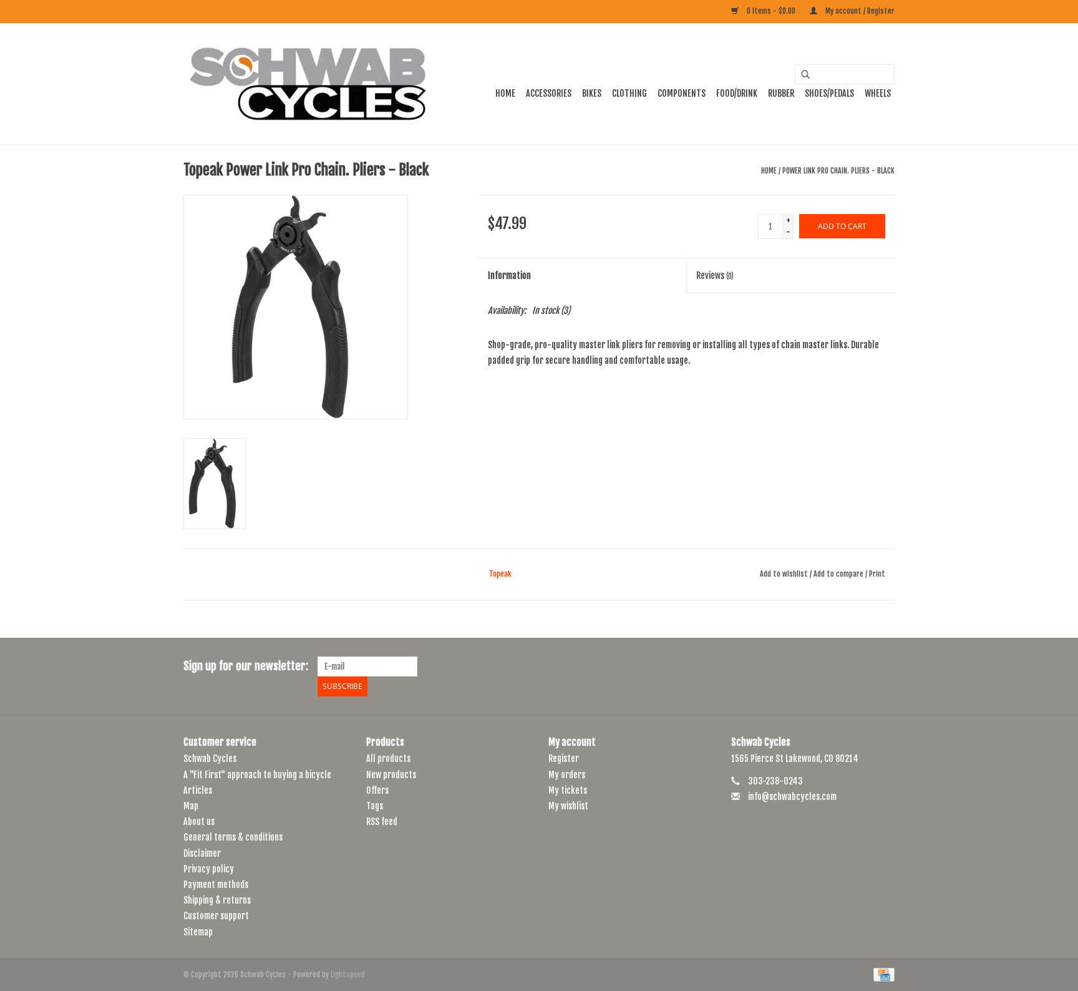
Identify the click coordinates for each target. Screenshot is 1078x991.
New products (391, 774)
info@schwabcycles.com (792, 796)
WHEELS (878, 93)
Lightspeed (348, 974)
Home (505, 93)
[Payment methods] (882, 974)
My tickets (567, 790)
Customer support (216, 915)
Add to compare (839, 573)
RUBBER (781, 93)
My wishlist (568, 806)
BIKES (591, 93)
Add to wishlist (784, 573)
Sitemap (198, 932)
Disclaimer (202, 853)
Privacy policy (208, 869)
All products (388, 758)
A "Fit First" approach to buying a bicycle (257, 774)
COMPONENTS (682, 93)
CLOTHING (629, 93)
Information (509, 275)
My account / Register (859, 11)
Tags (374, 806)
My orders (566, 774)
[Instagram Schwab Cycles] (885, 666)
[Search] (801, 74)
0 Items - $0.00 (771, 11)
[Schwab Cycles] (308, 84)
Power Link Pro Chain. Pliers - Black (838, 170)
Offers (377, 790)
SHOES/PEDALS (829, 93)
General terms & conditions (233, 837)
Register (563, 758)
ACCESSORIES (548, 93)
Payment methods (215, 884)
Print (877, 573)
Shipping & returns (217, 900)
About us (199, 821)
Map (190, 806)
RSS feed (381, 821)
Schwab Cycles (209, 758)
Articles (197, 790)
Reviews (715, 275)
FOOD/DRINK (736, 93)
